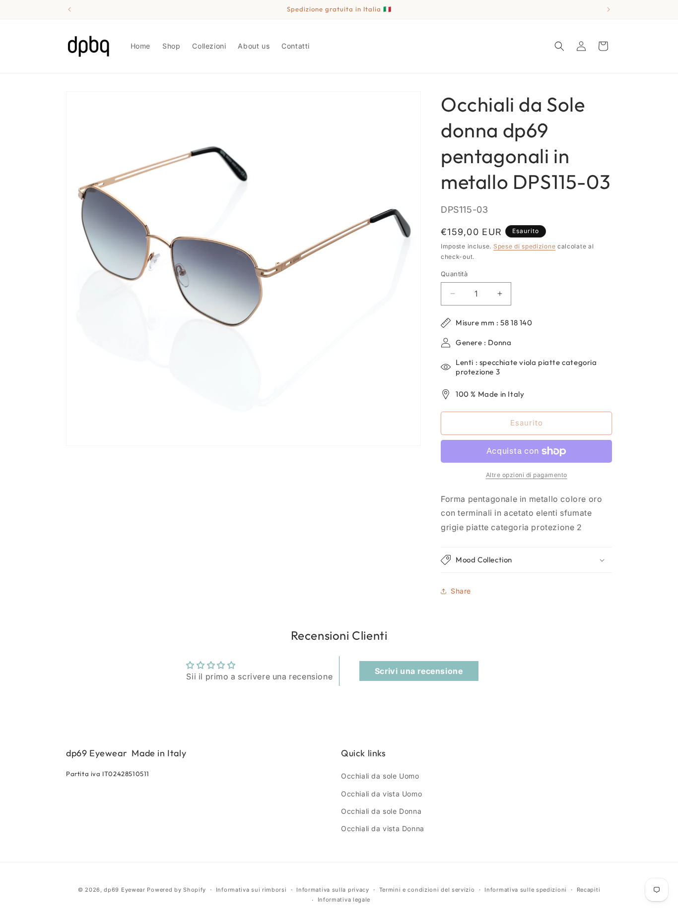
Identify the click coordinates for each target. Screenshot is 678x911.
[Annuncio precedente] (69, 9)
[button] (559, 46)
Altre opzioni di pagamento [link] (526, 475)
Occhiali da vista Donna (382, 828)
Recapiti (589, 889)
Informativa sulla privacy (332, 889)
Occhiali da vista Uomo (381, 794)
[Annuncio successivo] (608, 9)
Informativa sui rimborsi (251, 889)
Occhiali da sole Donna (381, 811)
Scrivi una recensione (419, 671)
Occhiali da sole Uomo (380, 776)
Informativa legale (344, 899)
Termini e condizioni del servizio (427, 889)
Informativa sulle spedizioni (525, 889)
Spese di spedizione (524, 246)
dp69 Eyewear (124, 889)
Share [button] (461, 591)
